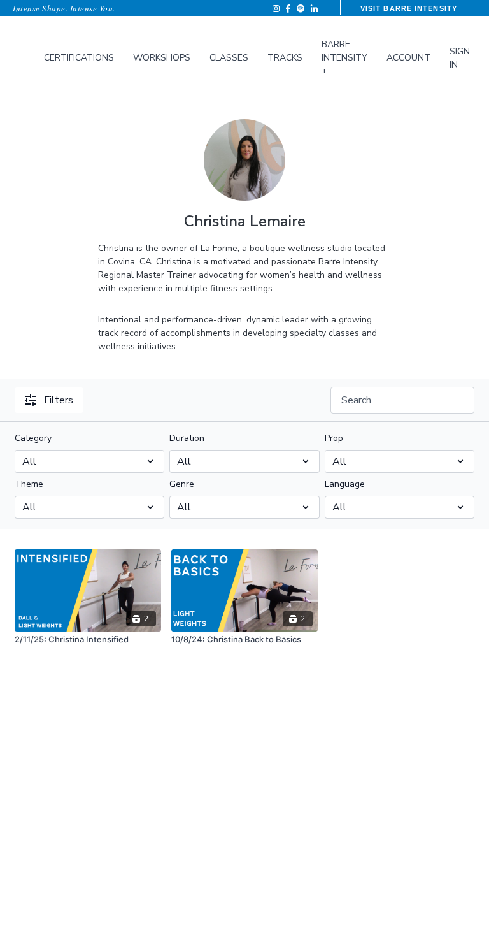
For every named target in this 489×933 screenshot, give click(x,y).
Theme (29, 484)
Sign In (460, 58)
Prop (334, 438)
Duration (186, 438)
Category (33, 438)
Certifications (79, 58)
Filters (58, 400)
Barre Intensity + (344, 57)
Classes (228, 58)
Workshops (161, 58)
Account (408, 58)
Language (345, 484)
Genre (181, 484)
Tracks (284, 58)
